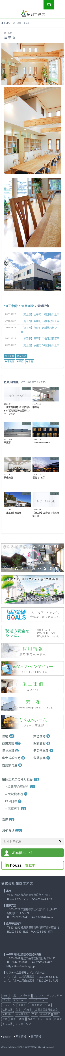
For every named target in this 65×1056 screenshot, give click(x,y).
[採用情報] (32, 655)
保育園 (28, 1009)
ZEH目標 (13, 801)
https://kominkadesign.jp (20, 966)
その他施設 (42, 750)
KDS (5, 995)
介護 (47, 1005)
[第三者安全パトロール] (32, 637)
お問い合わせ (49, 4)
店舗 (56, 1014)
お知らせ (11, 830)
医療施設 (41, 743)
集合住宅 (41, 736)
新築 (21, 361)
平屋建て (45, 1014)
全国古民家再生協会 (46, 1009)
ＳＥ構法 (8, 1023)
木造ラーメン (35, 1019)
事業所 (10, 361)
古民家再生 (11, 765)
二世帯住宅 (35, 1005)
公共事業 (41, 758)
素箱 (8, 819)
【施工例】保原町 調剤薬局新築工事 (40, 329)
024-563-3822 (20, 931)
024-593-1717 (20, 898)
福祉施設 (10, 750)
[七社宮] (32, 601)
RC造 (14, 995)
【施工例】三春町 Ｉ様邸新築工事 (40, 314)
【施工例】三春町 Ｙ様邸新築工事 (40, 338)
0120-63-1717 (50, 976)
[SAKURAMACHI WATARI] (32, 569)
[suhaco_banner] (32, 709)
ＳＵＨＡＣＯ (23, 1023)
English (7, 1036)
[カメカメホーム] (32, 726)
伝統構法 (8, 1009)
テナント (39, 995)
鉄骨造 (58, 1019)
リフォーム (9, 1005)
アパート (25, 995)
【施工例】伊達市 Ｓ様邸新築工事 (40, 345)
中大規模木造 (13, 758)
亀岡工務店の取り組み (20, 779)
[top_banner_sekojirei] (32, 691)
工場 (34, 1014)
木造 (31, 361)
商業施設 (27, 306)
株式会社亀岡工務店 (26, 1047)
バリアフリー (54, 995)
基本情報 (21, 1036)
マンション (19, 1000)
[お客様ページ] (32, 855)
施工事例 (11, 306)
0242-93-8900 (20, 962)
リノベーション (38, 1000)
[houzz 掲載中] (32, 867)
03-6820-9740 (20, 917)
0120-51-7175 (50, 980)
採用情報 (36, 1036)
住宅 (8, 736)
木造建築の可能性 (19, 786)
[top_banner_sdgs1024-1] (32, 619)
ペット (6, 1000)
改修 (5, 1019)
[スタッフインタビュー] (32, 673)
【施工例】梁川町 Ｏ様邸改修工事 (40, 321)
